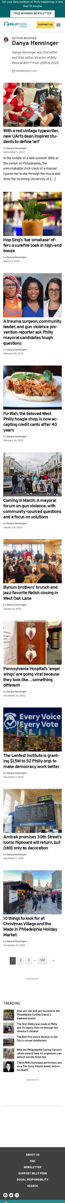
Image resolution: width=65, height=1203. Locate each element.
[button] (32, 8)
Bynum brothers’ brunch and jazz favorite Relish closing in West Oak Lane (30, 593)
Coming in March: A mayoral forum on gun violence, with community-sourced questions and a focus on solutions (32, 509)
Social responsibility (32, 1180)
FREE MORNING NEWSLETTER (32, 13)
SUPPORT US (45, 24)
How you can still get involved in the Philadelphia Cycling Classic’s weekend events (38, 1015)
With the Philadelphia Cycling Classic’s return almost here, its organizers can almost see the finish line (39, 1053)
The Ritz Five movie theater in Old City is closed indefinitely (37, 1039)
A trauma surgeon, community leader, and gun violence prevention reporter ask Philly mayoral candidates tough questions (32, 332)
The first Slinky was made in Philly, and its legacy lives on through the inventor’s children (37, 1028)
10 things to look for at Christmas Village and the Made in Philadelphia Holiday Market (30, 927)
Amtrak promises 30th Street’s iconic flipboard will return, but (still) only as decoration (32, 842)
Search (32, 1186)
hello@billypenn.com (26, 71)
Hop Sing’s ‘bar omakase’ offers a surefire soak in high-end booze (32, 245)
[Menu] (59, 25)
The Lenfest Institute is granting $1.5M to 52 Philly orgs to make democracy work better (31, 761)
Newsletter (32, 1167)
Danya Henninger (16, 148)
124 (42, 960)
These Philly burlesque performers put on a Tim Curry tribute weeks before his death (39, 1066)
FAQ (32, 1161)
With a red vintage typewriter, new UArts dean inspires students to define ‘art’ (31, 136)
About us (32, 1155)
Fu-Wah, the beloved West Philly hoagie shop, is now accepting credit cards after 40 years (30, 422)
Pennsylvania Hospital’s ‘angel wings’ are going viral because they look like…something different (31, 677)
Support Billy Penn (32, 1173)
